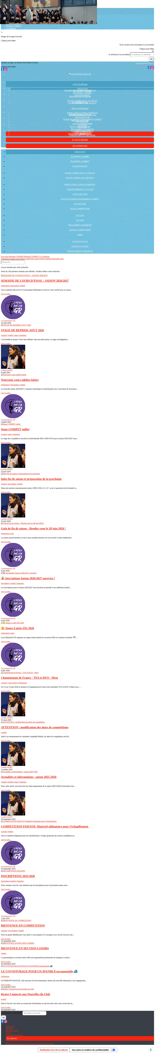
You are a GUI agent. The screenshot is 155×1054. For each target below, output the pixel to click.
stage (37, 259)
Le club (80, 220)
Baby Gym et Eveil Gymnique (82, 113)
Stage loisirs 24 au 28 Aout (80, 178)
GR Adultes (80, 204)
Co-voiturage (11, 28)
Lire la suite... (6, 294)
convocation (21, 259)
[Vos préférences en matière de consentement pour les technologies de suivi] (150, 1049)
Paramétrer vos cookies (14, 1035)
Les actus (82, 89)
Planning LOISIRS (80, 157)
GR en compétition (82, 124)
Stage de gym (82, 117)
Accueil (82, 125)
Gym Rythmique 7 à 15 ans (79, 189)
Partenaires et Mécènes (82, 135)
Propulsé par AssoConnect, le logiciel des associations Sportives (30, 1044)
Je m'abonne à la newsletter (119, 54)
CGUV (9, 1033)
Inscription (56, 259)
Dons (80, 235)
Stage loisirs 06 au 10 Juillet (82, 101)
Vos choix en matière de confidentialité (90, 1050)
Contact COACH (80, 246)
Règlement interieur (82, 129)
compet (13, 259)
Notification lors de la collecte (54, 1050)
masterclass (30, 259)
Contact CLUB (82, 131)
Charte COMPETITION (80, 230)
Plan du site (10, 1026)
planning (48, 259)
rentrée (42, 259)
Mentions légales (12, 1031)
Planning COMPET (13, 26)
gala (62, 259)
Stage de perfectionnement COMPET (80, 199)
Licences (9, 1028)
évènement (5, 259)
